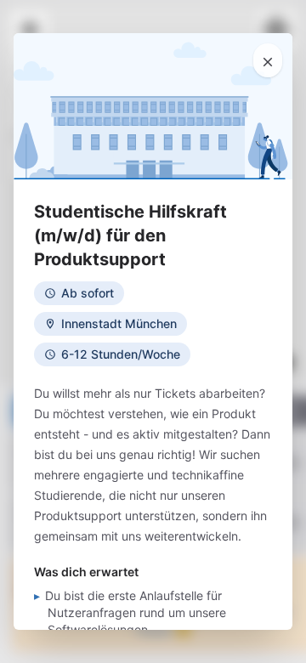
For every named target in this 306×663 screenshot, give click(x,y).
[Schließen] (267, 60)
